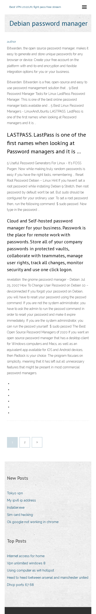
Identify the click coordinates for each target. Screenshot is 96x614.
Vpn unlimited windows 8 (26, 563)
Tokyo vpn (15, 493)
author (11, 41)
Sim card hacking (20, 515)
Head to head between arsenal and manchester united (47, 577)
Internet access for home (26, 556)
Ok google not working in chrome (32, 522)
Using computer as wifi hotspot (30, 570)
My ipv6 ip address (21, 500)
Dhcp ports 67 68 (20, 585)
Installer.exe (15, 507)
